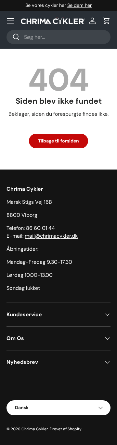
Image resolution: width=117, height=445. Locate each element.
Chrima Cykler (34, 429)
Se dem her (79, 5)
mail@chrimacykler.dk (51, 235)
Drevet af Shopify (66, 429)
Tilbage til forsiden (58, 141)
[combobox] (58, 37)
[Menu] (10, 21)
